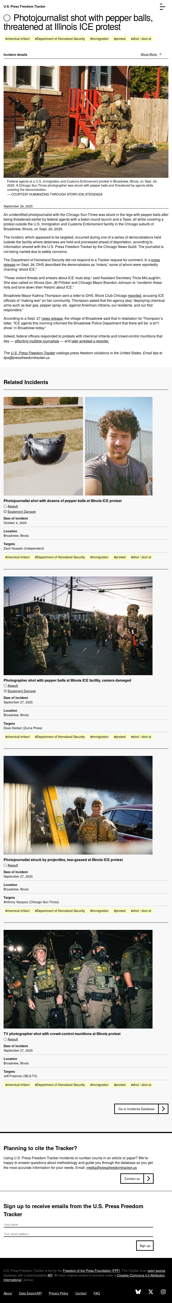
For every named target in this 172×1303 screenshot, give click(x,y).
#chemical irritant (17, 38)
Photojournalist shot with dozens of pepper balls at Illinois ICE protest (63, 500)
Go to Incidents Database (136, 1109)
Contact (80, 1293)
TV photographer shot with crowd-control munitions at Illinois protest (62, 1033)
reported (134, 295)
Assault (13, 506)
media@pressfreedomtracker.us (111, 1167)
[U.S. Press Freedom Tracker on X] (150, 1292)
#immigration (99, 38)
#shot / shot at (141, 38)
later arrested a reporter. (90, 341)
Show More (149, 54)
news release (52, 318)
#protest (120, 38)
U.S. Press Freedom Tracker (24, 6)
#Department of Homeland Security (60, 38)
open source (156, 1270)
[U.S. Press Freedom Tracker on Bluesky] (138, 1292)
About (8, 1293)
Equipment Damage (22, 511)
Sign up (145, 1245)
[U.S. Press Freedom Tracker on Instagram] (163, 1292)
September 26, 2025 (18, 206)
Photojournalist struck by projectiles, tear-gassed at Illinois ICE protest (63, 859)
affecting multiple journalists (37, 341)
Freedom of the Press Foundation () (91, 1270)
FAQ (97, 1293)
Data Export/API (30, 1293)
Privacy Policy (58, 1293)
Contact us (132, 1178)
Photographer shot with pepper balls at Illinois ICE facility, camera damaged (67, 680)
